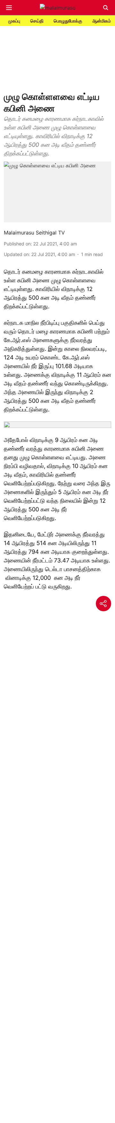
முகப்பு (14, 20)
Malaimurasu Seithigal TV (34, 232)
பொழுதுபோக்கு (68, 20)
